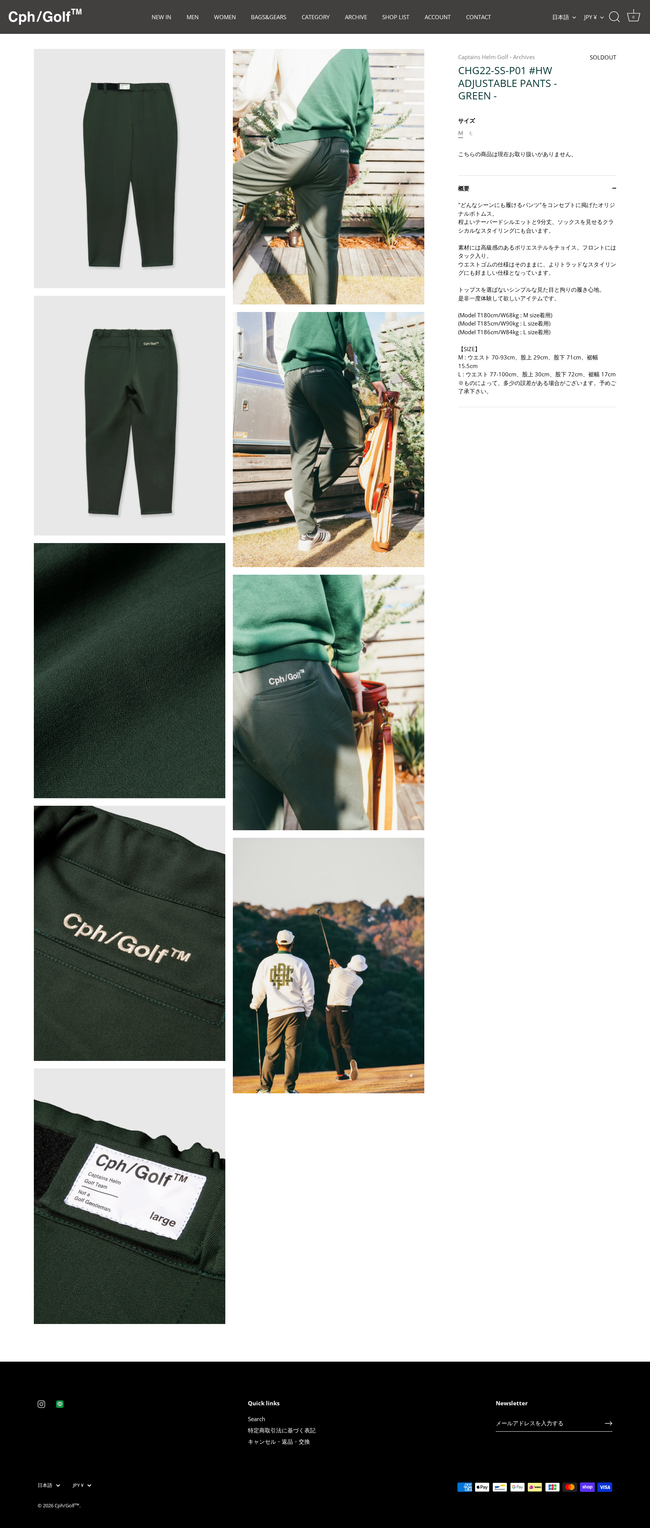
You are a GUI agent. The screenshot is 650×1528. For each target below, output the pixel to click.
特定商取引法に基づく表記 (282, 1430)
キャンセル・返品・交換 (279, 1441)
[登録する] (608, 1423)
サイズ (466, 120)
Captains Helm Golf (483, 57)
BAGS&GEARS (268, 17)
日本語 (560, 17)
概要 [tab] (463, 188)
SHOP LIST (395, 17)
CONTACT (478, 17)
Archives (524, 57)
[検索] (614, 17)
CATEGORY (316, 17)
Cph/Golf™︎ (67, 1505)
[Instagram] (41, 1403)
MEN (193, 17)
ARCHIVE (356, 17)
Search (256, 1419)
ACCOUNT (438, 17)
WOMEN (225, 17)
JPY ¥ (590, 17)
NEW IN (161, 17)
